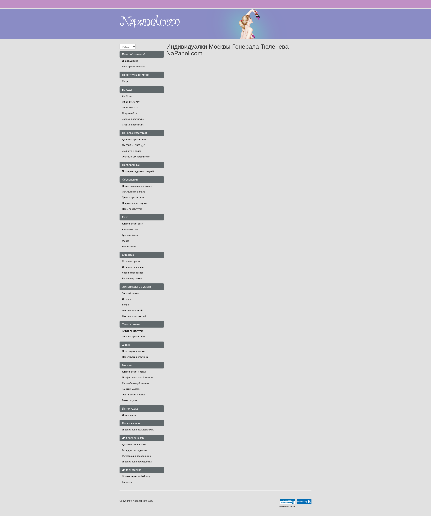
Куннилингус (129, 246)
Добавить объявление (134, 444)
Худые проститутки (132, 330)
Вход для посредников (134, 450)
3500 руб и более (131, 150)
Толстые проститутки (133, 336)
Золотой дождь (130, 293)
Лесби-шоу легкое (132, 278)
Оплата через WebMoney (136, 476)
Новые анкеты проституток (137, 185)
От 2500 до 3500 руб (133, 145)
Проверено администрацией (138, 171)
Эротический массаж (133, 394)
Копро (125, 304)
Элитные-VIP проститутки (136, 156)
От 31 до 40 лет (130, 107)
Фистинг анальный (132, 310)
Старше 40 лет (130, 113)
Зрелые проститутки (133, 118)
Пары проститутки (132, 208)
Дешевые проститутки (134, 139)
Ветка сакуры (129, 400)
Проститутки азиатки (133, 351)
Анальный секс (130, 229)
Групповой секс (130, 235)
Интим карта (129, 414)
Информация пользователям (138, 429)
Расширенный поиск (133, 66)
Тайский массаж (131, 388)
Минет (125, 240)
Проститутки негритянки (135, 356)
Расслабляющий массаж (135, 383)
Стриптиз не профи (133, 266)
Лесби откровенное (132, 272)
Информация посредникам (137, 461)
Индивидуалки (130, 60)
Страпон (126, 298)
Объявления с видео (133, 191)
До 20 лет (127, 96)
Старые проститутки (133, 124)
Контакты (127, 481)
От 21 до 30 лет (130, 101)
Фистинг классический (134, 316)
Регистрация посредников (136, 455)
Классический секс (132, 223)
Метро (125, 81)
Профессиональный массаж (137, 377)
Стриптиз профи (131, 261)
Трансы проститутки (133, 197)
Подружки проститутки (134, 203)
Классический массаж (134, 371)
